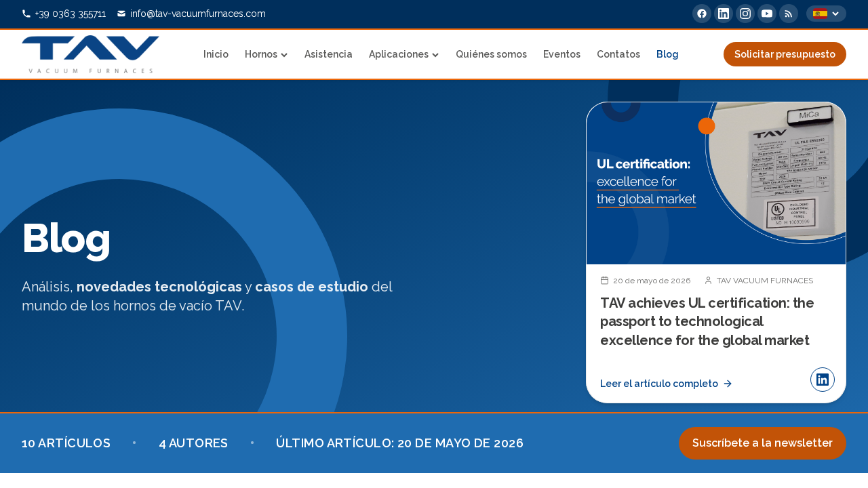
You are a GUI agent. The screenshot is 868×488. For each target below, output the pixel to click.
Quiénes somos (491, 54)
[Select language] (826, 13)
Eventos (561, 54)
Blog (667, 54)
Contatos (618, 54)
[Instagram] (745, 13)
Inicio (216, 54)
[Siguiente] (824, 252)
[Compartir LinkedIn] (822, 379)
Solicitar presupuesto (784, 54)
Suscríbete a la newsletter (762, 442)
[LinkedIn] (723, 13)
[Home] (90, 54)
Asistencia (328, 54)
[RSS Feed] (788, 13)
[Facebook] (701, 13)
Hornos (261, 54)
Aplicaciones (399, 54)
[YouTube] (766, 13)
